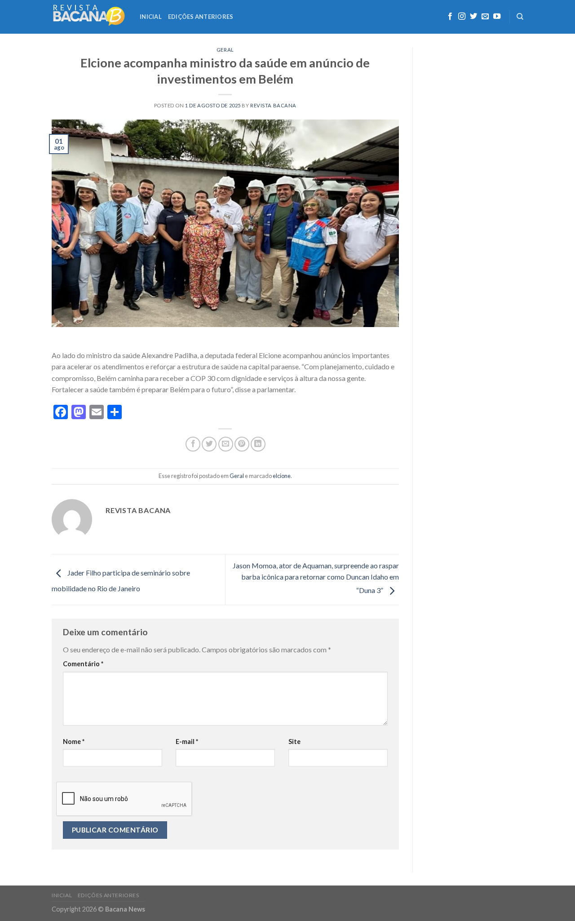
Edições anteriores (201, 16)
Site (294, 741)
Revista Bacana (273, 105)
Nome (73, 741)
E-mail (187, 741)
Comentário (83, 664)
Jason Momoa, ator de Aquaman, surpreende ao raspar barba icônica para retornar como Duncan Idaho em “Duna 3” (316, 577)
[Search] (520, 16)
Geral (225, 50)
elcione (282, 475)
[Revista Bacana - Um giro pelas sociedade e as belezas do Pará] (89, 16)
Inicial (151, 16)
